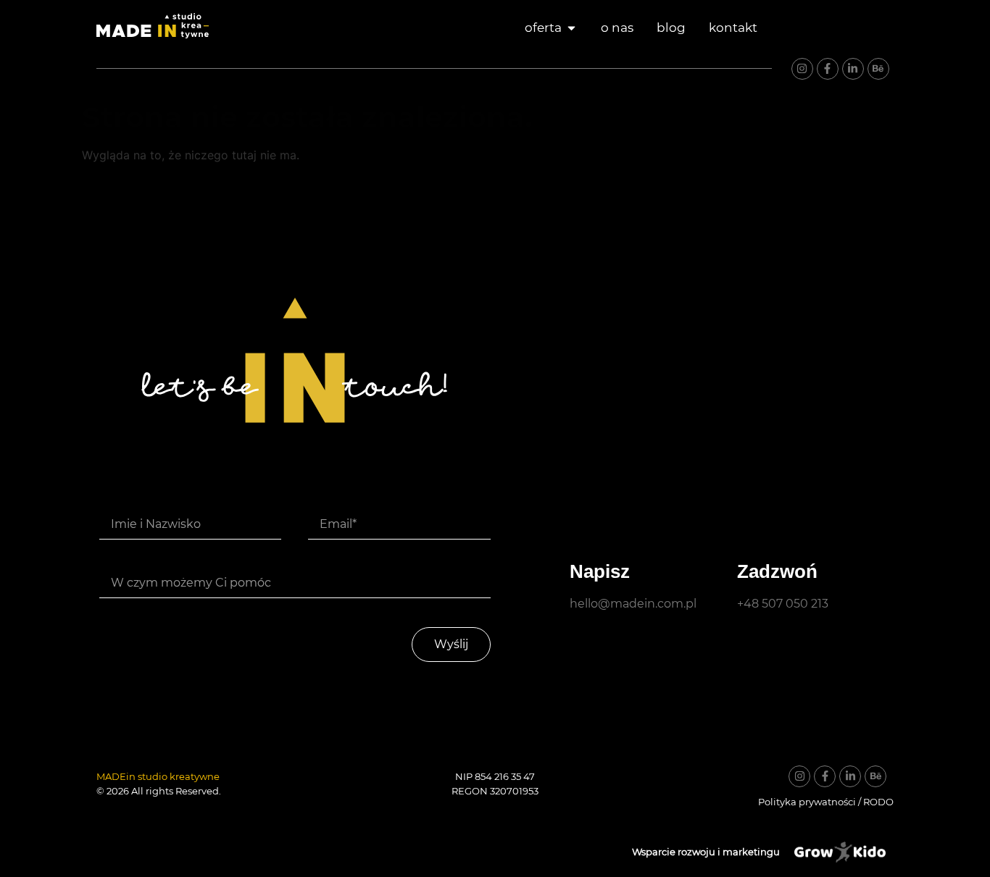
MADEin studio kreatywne (158, 776)
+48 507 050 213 (782, 603)
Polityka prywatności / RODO (826, 801)
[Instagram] (802, 69)
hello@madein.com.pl (633, 603)
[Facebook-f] (828, 69)
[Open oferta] (571, 28)
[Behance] (878, 69)
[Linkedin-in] (853, 69)
